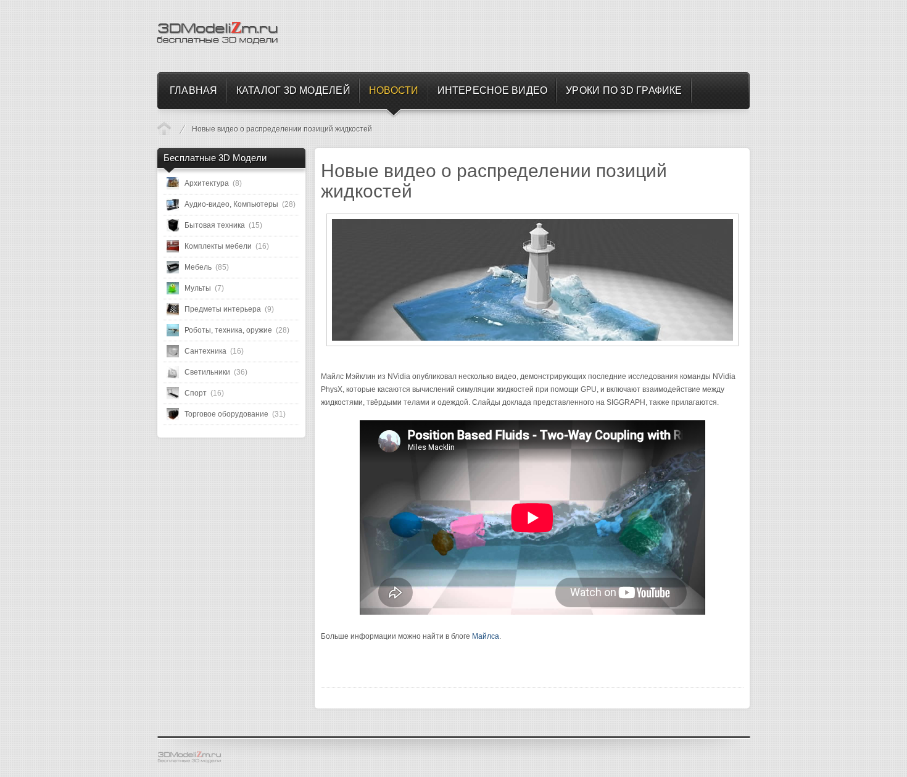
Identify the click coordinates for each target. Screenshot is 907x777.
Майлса (485, 636)
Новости (164, 128)
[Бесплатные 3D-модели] (194, 757)
